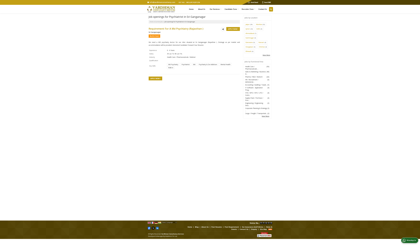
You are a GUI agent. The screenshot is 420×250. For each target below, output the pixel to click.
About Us (201, 9)
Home (191, 9)
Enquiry (254, 229)
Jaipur (247, 24)
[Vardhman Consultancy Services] (161, 9)
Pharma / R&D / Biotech (253, 77)
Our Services (215, 9)
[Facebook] (149, 228)
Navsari (261, 42)
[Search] (271, 9)
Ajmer (248, 29)
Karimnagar (250, 38)
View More (266, 55)
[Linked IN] (157, 228)
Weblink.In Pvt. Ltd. (171, 236)
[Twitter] (153, 228)
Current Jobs (159, 22)
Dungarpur (249, 47)
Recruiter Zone (248, 9)
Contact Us (262, 9)
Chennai (262, 47)
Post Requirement (232, 227)
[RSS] (270, 229)
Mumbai (259, 24)
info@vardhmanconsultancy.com (162, 2)
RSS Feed (155, 36)
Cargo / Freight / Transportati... (256, 113)
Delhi (258, 29)
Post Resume (216, 227)
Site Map (263, 229)
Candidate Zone (231, 9)
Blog (197, 227)
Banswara (249, 42)
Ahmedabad (250, 33)
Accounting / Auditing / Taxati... (256, 85)
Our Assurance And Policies (252, 227)
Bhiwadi (248, 51)
